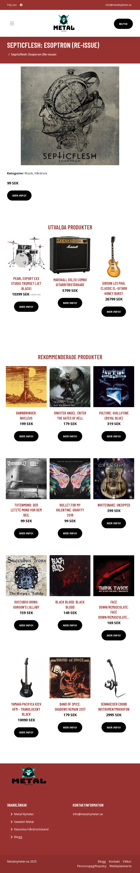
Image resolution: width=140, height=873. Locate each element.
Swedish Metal (24, 822)
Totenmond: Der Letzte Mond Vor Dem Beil (26, 510)
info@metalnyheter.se (118, 5)
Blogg (18, 837)
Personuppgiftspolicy (91, 866)
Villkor (127, 861)
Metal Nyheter (24, 814)
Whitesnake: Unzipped (114, 505)
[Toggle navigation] (12, 23)
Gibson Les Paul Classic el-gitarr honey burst (114, 288)
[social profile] (21, 4)
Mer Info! (19, 195)
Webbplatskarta (120, 866)
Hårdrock (40, 173)
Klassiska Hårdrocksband (31, 829)
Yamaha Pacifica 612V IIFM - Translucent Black (26, 709)
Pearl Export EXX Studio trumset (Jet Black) (26, 283)
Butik (123, 24)
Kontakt (114, 861)
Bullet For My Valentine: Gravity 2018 (70, 510)
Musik (29, 173)
